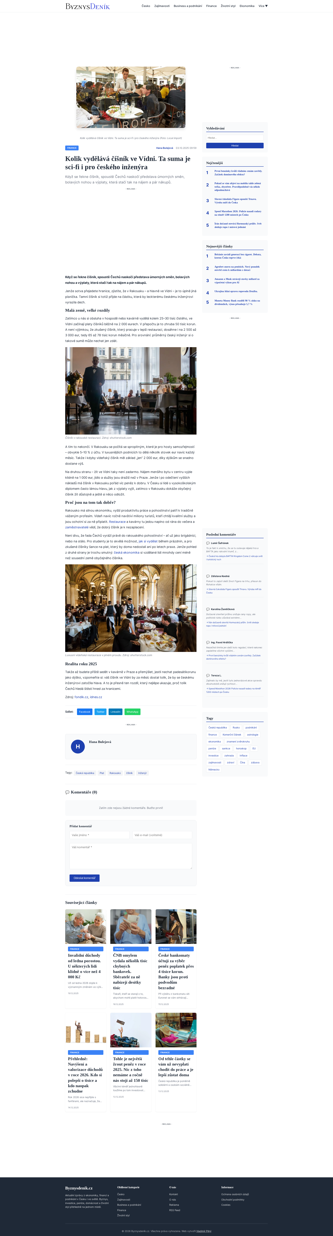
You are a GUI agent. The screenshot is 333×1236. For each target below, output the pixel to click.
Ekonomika (247, 6)
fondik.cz (81, 697)
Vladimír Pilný (203, 1231)
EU (254, 748)
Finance (211, 6)
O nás (172, 1199)
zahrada (229, 755)
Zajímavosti (162, 6)
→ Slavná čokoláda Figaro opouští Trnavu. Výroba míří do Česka (233, 591)
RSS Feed (174, 1210)
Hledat (234, 145)
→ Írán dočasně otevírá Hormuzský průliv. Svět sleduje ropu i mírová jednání (232, 624)
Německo (213, 769)
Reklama (174, 1204)
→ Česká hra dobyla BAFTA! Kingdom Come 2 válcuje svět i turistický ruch (234, 558)
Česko (146, 6)
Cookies (225, 1204)
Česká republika (85, 773)
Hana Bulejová (164, 147)
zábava (255, 762)
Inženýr (142, 773)
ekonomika (214, 741)
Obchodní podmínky (232, 1199)
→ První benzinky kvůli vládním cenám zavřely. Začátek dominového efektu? (233, 657)
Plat (102, 773)
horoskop (241, 748)
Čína (242, 762)
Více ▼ (263, 6)
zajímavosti (214, 762)
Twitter (100, 711)
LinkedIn (115, 711)
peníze (212, 748)
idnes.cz (96, 697)
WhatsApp (132, 711)
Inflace (243, 755)
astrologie (252, 734)
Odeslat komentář (84, 878)
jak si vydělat (148, 541)
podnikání (251, 727)
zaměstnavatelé (76, 527)
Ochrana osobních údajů (235, 1194)
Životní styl (228, 6)
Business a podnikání (188, 6)
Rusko (236, 727)
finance (212, 734)
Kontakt (173, 1194)
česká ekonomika (126, 552)
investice (213, 755)
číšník (129, 773)
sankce (226, 748)
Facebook (84, 711)
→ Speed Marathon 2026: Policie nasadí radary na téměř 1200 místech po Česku (233, 690)
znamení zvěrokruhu (238, 741)
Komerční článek (232, 734)
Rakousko (115, 773)
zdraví (230, 762)
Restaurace (117, 522)
